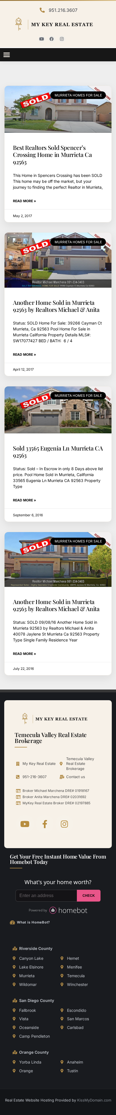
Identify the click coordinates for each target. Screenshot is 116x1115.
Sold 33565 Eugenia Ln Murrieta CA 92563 (58, 451)
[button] (6, 54)
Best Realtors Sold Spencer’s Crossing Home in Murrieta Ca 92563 (52, 154)
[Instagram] (62, 39)
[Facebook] (51, 39)
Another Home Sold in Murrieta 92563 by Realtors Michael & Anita (56, 305)
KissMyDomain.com (94, 1100)
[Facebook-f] (45, 824)
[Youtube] (41, 39)
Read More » (24, 201)
